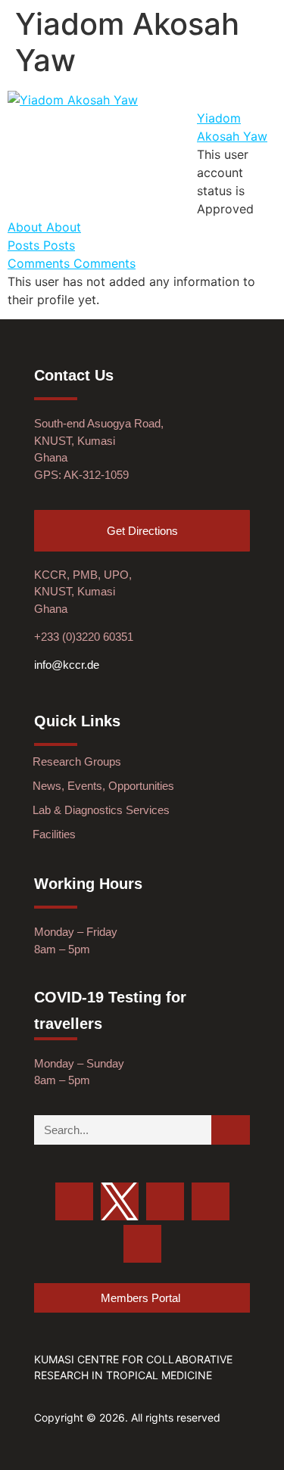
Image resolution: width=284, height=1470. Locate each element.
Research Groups (77, 761)
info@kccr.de (66, 664)
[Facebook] (165, 1201)
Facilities (54, 834)
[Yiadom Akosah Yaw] (73, 99)
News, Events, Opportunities (103, 785)
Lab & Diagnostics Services (101, 809)
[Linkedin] (142, 1244)
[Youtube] (74, 1201)
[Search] (230, 1130)
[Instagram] (210, 1201)
